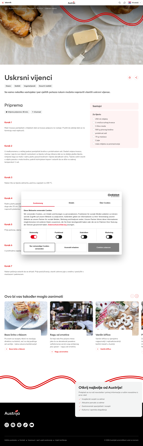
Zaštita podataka (10, 440)
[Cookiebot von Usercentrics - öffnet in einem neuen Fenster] (109, 195)
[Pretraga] (120, 3)
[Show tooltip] (140, 62)
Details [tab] (71, 203)
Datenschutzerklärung (57, 225)
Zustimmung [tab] (38, 203)
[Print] (129, 77)
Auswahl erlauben (71, 247)
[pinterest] (19, 425)
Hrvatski (135, 3)
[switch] (59, 237)
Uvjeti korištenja (61, 440)
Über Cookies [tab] (105, 203)
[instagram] (6, 425)
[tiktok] (25, 425)
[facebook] (13, 425)
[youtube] (31, 425)
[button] (134, 2)
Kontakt (22, 440)
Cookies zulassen (104, 247)
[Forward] (137, 296)
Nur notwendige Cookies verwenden (39, 247)
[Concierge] (125, 3)
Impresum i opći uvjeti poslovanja (40, 440)
